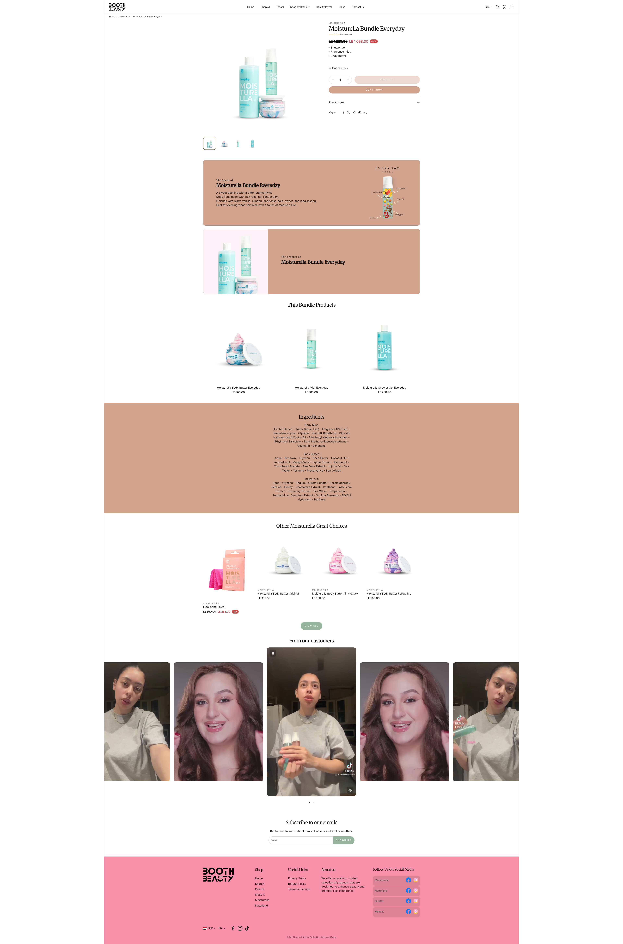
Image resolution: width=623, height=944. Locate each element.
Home (112, 16)
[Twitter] (348, 112)
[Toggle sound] (350, 790)
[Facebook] (343, 112)
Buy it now (374, 90)
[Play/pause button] (272, 653)
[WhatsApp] (359, 112)
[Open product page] (238, 348)
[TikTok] (247, 928)
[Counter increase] (348, 80)
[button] (497, 7)
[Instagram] (415, 880)
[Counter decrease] (333, 80)
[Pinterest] (354, 112)
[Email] (365, 112)
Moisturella (124, 16)
